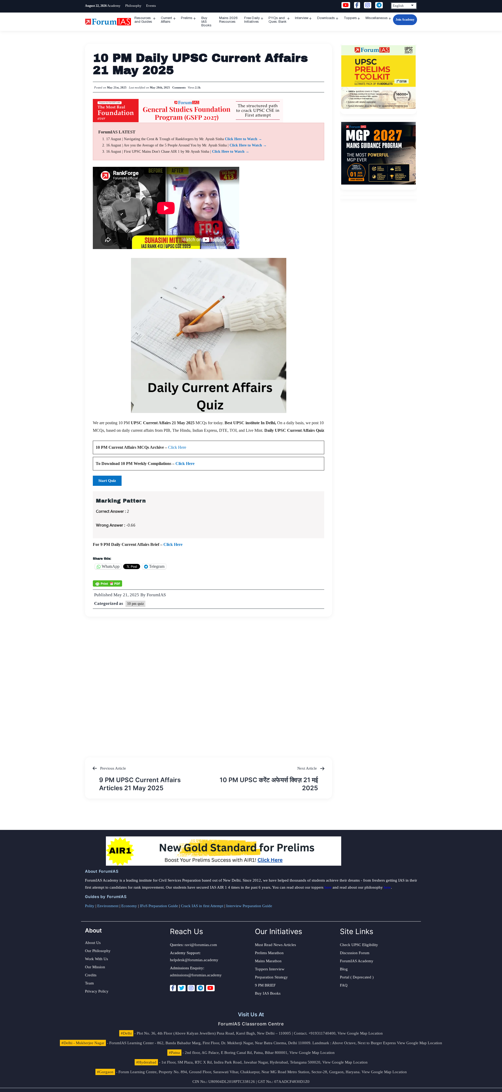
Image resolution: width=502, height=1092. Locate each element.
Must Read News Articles (275, 945)
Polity (89, 906)
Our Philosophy (98, 951)
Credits (90, 975)
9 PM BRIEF (265, 985)
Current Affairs (166, 19)
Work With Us (96, 959)
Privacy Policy (97, 991)
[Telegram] (200, 988)
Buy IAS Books (206, 21)
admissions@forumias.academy (196, 975)
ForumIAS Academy (356, 961)
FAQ (343, 985)
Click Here (177, 447)
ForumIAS (156, 594)
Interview (301, 18)
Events (151, 6)
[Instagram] (191, 988)
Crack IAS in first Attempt (202, 906)
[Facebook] (173, 988)
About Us (93, 943)
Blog (344, 969)
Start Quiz (107, 481)
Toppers (350, 18)
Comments (179, 87)
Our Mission (95, 967)
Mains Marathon (268, 961)
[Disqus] (208, 682)
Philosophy (133, 6)
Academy (114, 6)
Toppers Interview (269, 969)
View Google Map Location (360, 1033)
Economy (129, 906)
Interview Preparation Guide (249, 906)
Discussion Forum (354, 953)
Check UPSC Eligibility (359, 945)
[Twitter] (182, 988)
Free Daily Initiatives (252, 19)
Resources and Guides (143, 19)
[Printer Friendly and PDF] (107, 583)
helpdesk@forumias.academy (194, 960)
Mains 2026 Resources (228, 19)
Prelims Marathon (269, 953)
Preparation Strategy (271, 977)
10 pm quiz (135, 604)
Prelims (186, 18)
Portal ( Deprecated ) (357, 977)
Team (89, 983)
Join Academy (405, 19)
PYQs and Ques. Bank (278, 19)
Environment (107, 906)
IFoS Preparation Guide (159, 906)
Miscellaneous (377, 18)
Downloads (326, 18)
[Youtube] (210, 988)
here (328, 887)
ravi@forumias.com (201, 945)
